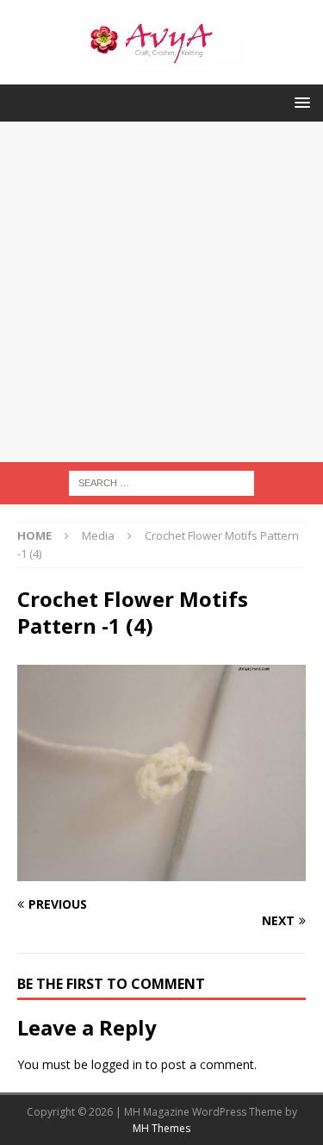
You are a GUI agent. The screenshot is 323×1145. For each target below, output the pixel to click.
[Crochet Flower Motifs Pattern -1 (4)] (161, 871)
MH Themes (161, 1128)
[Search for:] (161, 482)
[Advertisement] (161, 292)
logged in (116, 1064)
